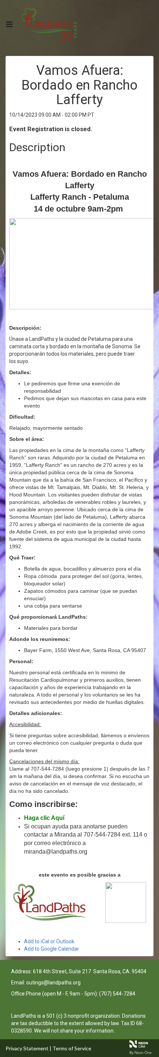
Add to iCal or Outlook (49, 941)
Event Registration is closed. (50, 129)
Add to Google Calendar (51, 949)
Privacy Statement (27, 1048)
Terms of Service (72, 1048)
